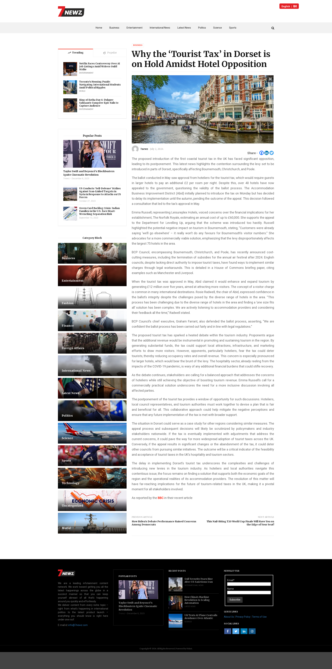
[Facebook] (261, 153)
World (82, 91)
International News (160, 27)
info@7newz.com (78, 625)
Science (217, 27)
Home (99, 27)
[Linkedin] (266, 153)
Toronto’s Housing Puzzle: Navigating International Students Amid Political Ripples (100, 84)
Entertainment (134, 27)
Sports (232, 27)
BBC (161, 498)
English (286, 6)
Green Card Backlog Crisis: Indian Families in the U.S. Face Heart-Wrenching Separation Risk (99, 211)
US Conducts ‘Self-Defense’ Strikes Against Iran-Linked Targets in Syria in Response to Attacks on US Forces (100, 193)
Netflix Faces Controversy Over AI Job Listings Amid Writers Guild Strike (99, 66)
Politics (202, 27)
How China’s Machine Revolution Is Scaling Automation (197, 600)
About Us (229, 616)
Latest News (184, 27)
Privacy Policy (243, 616)
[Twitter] (271, 153)
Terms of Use (259, 616)
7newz (144, 149)
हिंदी (295, 6)
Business (114, 27)
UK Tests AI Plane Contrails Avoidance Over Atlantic (201, 617)
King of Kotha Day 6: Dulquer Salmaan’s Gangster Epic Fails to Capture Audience (98, 102)
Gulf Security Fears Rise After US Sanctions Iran (199, 580)
